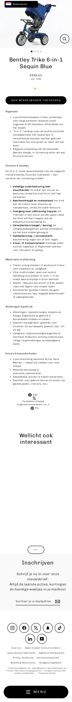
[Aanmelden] (57, 601)
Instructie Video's (42, 648)
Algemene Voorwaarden (52, 653)
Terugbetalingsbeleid (50, 663)
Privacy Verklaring (23, 658)
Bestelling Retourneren (23, 663)
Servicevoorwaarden (48, 658)
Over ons (16, 648)
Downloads (21, 653)
